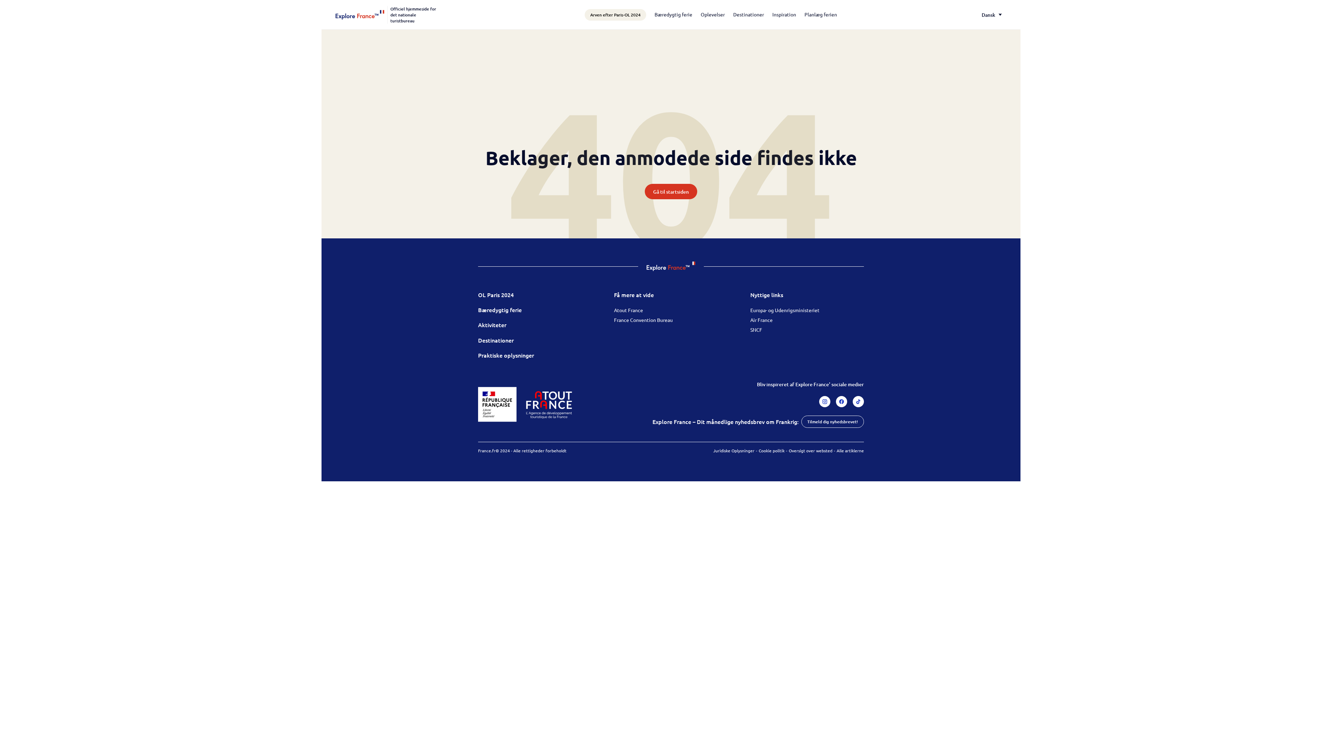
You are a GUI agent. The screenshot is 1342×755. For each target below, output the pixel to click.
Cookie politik (772, 450)
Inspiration (784, 14)
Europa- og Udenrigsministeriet (785, 310)
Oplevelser (713, 14)
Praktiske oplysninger (506, 355)
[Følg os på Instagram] (824, 401)
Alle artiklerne (850, 450)
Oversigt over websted (810, 450)
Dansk (988, 15)
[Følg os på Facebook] (841, 401)
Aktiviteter (492, 325)
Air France (761, 320)
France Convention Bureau (643, 320)
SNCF (756, 329)
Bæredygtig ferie (673, 14)
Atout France (628, 310)
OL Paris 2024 (496, 295)
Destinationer (748, 14)
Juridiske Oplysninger (734, 450)
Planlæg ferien (821, 14)
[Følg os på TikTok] (858, 401)
